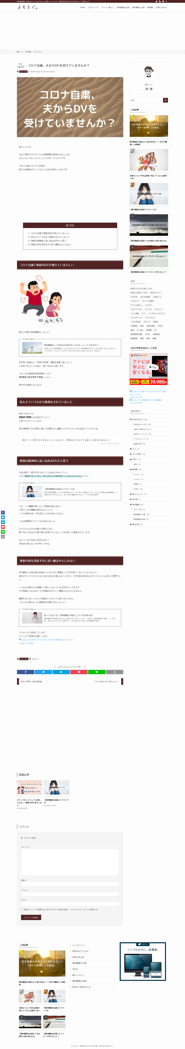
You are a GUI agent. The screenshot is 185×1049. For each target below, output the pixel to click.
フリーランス (150, 317)
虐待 (148, 338)
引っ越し (140, 330)
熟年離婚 (137, 504)
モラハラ (35, 659)
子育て (160, 326)
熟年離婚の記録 (141, 519)
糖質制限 (134, 338)
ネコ (143, 313)
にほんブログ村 (26, 643)
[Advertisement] (92, 30)
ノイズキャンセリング (156, 313)
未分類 (136, 499)
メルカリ (138, 479)
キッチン (138, 474)
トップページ (78, 945)
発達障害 (156, 334)
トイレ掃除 (135, 313)
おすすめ (134, 297)
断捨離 (149, 330)
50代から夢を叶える (143, 429)
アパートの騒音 (147, 301)
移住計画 (137, 524)
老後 (142, 338)
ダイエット (159, 309)
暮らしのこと (139, 494)
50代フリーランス (142, 434)
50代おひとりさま (142, 424)
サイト (23, 899)
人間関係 (134, 326)
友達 (142, 326)
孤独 (132, 330)
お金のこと (157, 297)
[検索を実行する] (165, 100)
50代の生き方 (139, 419)
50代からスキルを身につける (141, 288)
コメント (25, 847)
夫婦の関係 (151, 326)
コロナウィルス (136, 309)
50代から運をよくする (139, 292)
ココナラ (148, 305)
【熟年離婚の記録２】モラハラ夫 (59, 489)
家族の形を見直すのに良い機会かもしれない (51, 244)
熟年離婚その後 (141, 514)
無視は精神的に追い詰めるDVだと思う (48, 240)
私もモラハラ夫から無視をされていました (50, 236)
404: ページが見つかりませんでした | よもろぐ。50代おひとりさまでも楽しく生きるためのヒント (66, 440)
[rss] (159, 1)
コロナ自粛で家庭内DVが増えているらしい (50, 233)
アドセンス (135, 301)
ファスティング (136, 317)
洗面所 (138, 484)
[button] (25, 672)
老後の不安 (139, 443)
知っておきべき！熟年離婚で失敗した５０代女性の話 (68, 615)
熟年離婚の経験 (136, 334)
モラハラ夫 (23, 72)
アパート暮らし (136, 305)
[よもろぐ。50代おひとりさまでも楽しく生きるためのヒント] (27, 7)
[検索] (166, 1)
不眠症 (155, 321)
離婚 (154, 338)
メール (24, 890)
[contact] (163, 1)
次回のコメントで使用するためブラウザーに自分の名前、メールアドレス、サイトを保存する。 (61, 909)
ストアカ (148, 309)
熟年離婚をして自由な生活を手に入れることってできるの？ (71, 345)
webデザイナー (155, 292)
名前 (23, 880)
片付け (147, 334)
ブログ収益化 (136, 321)
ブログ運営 (138, 454)
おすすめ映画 (145, 297)
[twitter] (156, 1)
